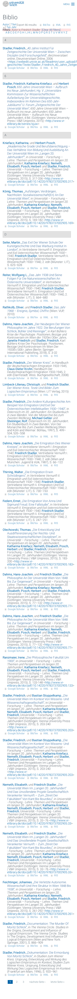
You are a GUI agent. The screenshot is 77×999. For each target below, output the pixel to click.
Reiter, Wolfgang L (15, 275)
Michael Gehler (42, 418)
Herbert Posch (45, 143)
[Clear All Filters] (51, 29)
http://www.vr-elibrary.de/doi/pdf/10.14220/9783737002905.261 (40, 912)
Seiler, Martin (11, 242)
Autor (6, 24)
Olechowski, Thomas (17, 529)
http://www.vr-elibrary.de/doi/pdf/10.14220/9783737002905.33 (39, 822)
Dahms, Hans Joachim (18, 443)
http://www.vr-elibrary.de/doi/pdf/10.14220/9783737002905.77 (39, 604)
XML (58, 24)
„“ (39, 51)
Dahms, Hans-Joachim (18, 324)
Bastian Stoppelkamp (46, 695)
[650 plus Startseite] (38, 4)
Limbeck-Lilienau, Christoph (21, 384)
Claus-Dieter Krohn (19, 369)
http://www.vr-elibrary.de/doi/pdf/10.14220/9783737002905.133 (40, 684)
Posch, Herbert (31, 166)
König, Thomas (13, 191)
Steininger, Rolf (17, 421)
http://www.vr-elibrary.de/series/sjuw (36, 122)
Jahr (13, 27)
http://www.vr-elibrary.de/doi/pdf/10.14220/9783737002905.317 (40, 180)
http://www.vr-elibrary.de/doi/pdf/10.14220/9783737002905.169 (40, 221)
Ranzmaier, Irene (14, 657)
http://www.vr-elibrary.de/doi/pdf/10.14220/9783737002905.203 (40, 728)
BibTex (46, 24)
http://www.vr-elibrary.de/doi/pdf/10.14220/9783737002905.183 (40, 563)
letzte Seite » (57, 981)
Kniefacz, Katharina (15, 143)
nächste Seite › (37, 981)
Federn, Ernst (11, 501)
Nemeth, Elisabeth (46, 546)
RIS (68, 24)
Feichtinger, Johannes (17, 882)
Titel (13, 24)
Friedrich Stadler (26, 256)
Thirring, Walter (13, 472)
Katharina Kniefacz (39, 83)
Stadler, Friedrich (14, 48)
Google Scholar (16, 67)
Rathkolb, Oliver (13, 307)
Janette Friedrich (18, 340)
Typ (8, 27)
